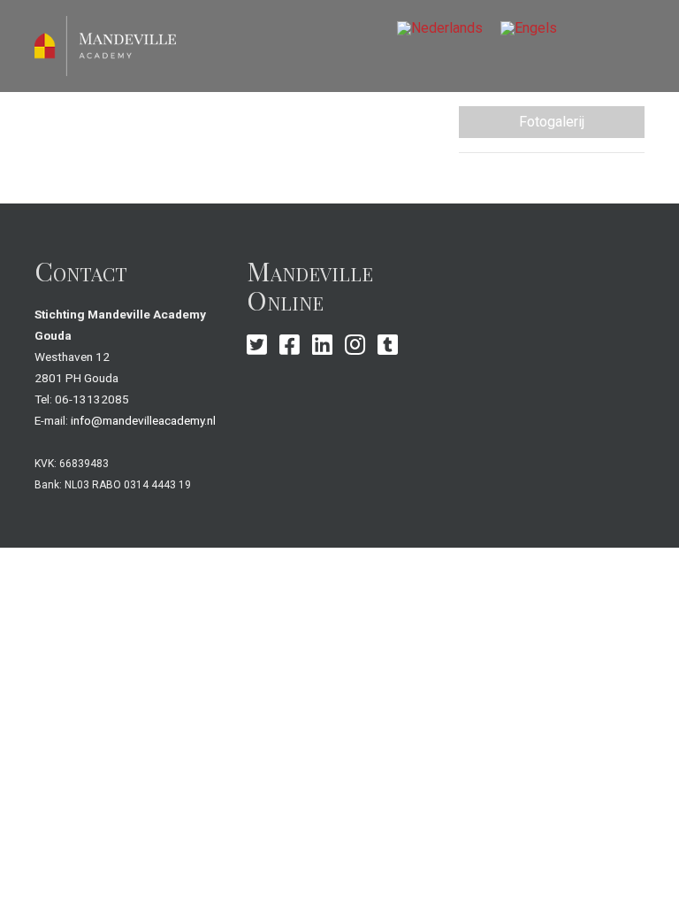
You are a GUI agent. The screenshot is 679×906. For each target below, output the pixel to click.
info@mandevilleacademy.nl (143, 420)
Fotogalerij (551, 121)
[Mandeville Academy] (105, 44)
